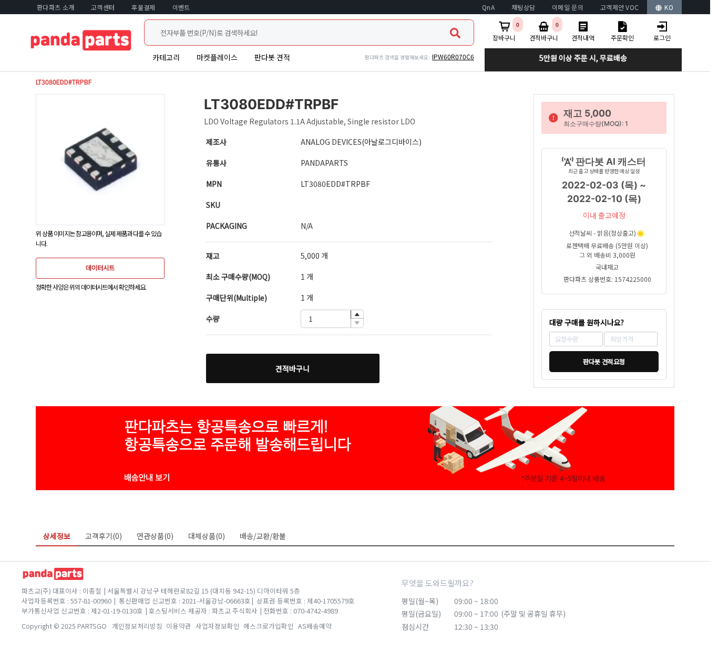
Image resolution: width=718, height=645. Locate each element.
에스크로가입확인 (268, 626)
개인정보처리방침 (137, 626)
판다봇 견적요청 (604, 361)
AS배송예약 (315, 626)
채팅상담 (523, 7)
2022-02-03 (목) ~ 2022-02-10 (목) (604, 191)
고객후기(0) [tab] (103, 536)
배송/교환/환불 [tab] (263, 536)
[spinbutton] (332, 319)
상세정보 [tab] (56, 536)
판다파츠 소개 (55, 7)
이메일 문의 (567, 7)
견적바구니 (292, 368)
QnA (488, 7)
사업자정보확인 (218, 626)
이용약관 (178, 626)
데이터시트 (100, 267)
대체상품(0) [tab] (206, 536)
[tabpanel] (355, 553)
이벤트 (181, 7)
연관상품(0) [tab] (155, 536)
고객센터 (103, 7)
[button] (357, 314)
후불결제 (143, 7)
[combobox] (309, 32)
